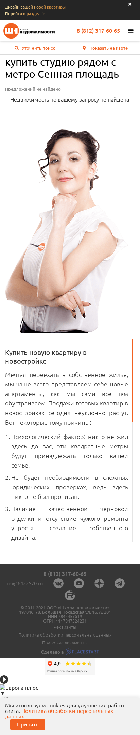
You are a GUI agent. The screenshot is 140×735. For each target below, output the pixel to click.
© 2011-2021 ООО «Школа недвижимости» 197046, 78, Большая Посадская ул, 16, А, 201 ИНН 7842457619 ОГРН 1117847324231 (65, 614)
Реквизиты (65, 627)
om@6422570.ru (24, 583)
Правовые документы (65, 643)
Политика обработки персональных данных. (59, 713)
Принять (27, 724)
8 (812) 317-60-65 (98, 30)
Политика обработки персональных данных (64, 635)
